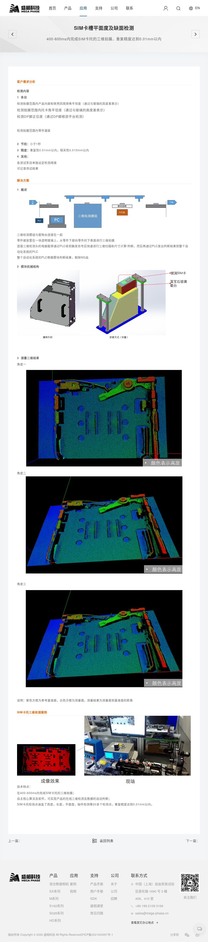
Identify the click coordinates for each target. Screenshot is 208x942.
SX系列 (54, 891)
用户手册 (96, 891)
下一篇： (193, 840)
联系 (129, 8)
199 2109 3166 (152, 905)
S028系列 (56, 913)
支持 (98, 8)
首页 (52, 8)
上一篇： (15, 840)
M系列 (53, 898)
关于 (114, 884)
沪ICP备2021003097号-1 (97, 934)
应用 (83, 8)
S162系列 (56, 905)
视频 (73, 891)
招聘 (114, 898)
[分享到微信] (187, 935)
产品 (68, 8)
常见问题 (96, 913)
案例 (73, 884)
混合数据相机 (59, 884)
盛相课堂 (96, 905)
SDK (93, 898)
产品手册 (96, 884)
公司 (114, 8)
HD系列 (55, 920)
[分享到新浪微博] (197, 935)
